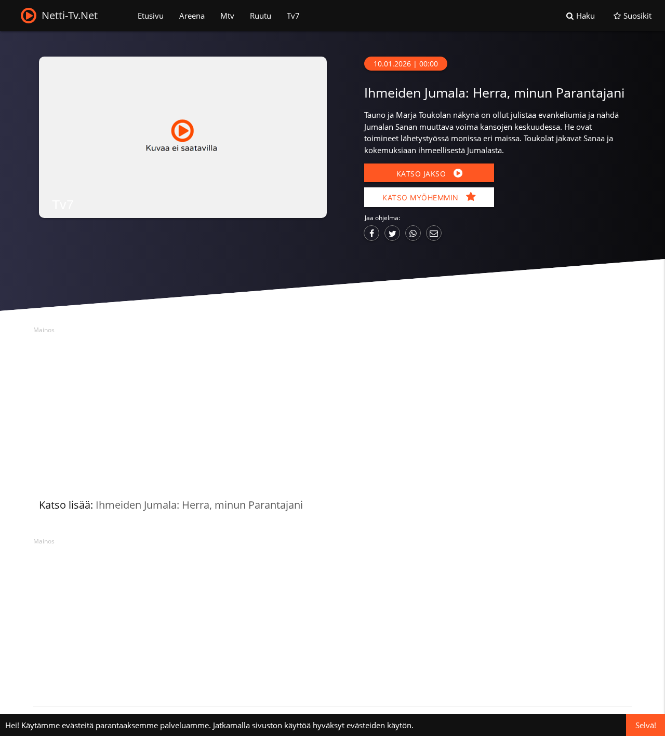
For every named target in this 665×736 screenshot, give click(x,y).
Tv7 (293, 15)
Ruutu (260, 15)
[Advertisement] (332, 410)
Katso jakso (422, 174)
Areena (192, 15)
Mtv (227, 15)
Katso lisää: (171, 505)
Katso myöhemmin (421, 197)
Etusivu (151, 15)
